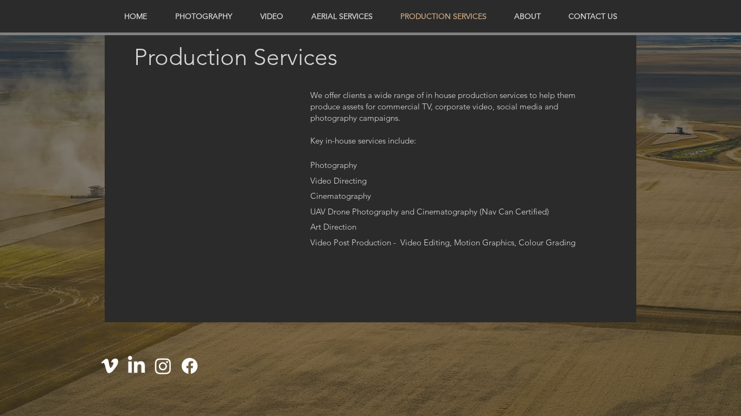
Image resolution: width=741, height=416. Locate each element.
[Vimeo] (109, 365)
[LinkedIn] (136, 365)
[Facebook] (189, 365)
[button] (203, 16)
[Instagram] (163, 365)
